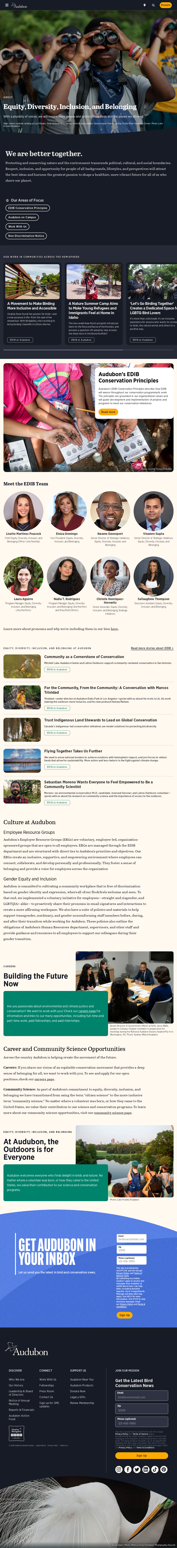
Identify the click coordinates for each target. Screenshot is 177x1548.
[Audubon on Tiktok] (155, 1469)
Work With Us (17, 226)
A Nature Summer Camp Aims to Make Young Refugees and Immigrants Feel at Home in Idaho (94, 304)
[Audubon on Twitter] (137, 1469)
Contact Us (46, 1397)
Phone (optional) (126, 1258)
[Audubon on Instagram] (119, 1469)
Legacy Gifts (77, 1397)
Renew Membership (82, 1403)
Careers (9, 966)
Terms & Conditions (145, 1447)
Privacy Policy (126, 1304)
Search (153, 5)
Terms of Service (140, 1434)
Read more (108, 412)
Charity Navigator (16, 1433)
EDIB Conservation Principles (27, 208)
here (114, 628)
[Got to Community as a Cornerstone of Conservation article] (88, 668)
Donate (166, 5)
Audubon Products (82, 1385)
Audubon (19, 5)
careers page (87, 1011)
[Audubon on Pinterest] (163, 1469)
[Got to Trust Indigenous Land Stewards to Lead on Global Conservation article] (88, 731)
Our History (16, 1385)
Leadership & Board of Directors (21, 1393)
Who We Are (16, 1379)
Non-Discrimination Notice (26, 236)
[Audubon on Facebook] (128, 1469)
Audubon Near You (82, 1379)
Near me (145, 5)
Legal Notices (41, 1445)
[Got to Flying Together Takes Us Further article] (88, 762)
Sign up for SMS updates (49, 1404)
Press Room (46, 1391)
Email (121, 1236)
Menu (7, 5)
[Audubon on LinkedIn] (146, 1469)
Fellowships (46, 1385)
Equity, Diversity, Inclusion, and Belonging (37, 1132)
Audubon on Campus (22, 217)
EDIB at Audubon (20, 340)
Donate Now (78, 1391)
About (8, 97)
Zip (120, 1247)
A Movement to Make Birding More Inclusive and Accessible (32, 304)
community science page (113, 1112)
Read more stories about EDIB (151, 648)
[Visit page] (88, 417)
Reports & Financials (21, 1409)
